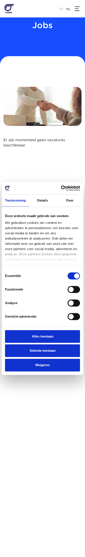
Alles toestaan (42, 336)
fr (61, 8)
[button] (77, 9)
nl (68, 8)
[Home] (9, 8)
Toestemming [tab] (15, 200)
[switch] (74, 289)
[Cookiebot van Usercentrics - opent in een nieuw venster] (61, 188)
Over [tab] (69, 200)
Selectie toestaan (43, 350)
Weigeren (42, 365)
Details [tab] (42, 200)
